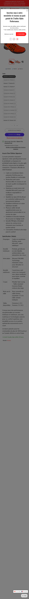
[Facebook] (10, 39)
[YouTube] (17, 39)
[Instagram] (14, 39)
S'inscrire (21, 34)
